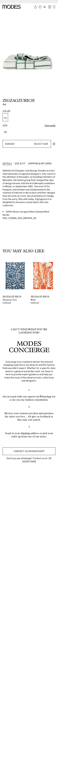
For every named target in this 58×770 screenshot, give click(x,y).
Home (5, 13)
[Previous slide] (3, 53)
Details (7, 163)
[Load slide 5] (9, 94)
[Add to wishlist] (54, 144)
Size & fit (20, 163)
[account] (35, 6)
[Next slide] (54, 53)
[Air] (5, 117)
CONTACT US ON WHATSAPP (29, 451)
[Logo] (12, 7)
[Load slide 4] (7, 94)
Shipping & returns (40, 163)
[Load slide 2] (4, 94)
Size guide (50, 125)
